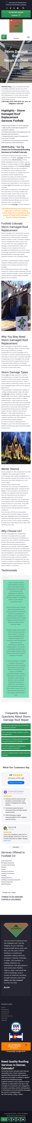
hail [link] (7, 375)
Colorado (16, 1071)
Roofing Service (6, 878)
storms (3, 491)
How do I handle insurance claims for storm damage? (15, 754)
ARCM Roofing (17, 160)
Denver (5, 474)
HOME (3, 71)
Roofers (3, 867)
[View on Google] (5, 828)
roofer (8, 960)
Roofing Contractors (8, 873)
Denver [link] (27, 164)
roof (12, 489)
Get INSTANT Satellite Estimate (16, 14)
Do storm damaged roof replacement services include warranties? (14, 747)
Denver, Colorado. (19, 958)
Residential (5, 1009)
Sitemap (4, 1020)
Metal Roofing (5, 884)
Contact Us (5, 1014)
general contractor (8, 1082)
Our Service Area (10, 983)
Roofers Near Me (7, 882)
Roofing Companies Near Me (10, 880)
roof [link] (9, 185)
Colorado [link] (20, 158)
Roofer (3, 869)
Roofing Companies (7, 863)
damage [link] (15, 204)
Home (3, 1007)
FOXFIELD (23, 71)
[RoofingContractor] (16, 1027)
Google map (7, 892)
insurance (11, 516)
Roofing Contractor (7, 871)
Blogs (14, 892)
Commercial (5, 1012)
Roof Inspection (6, 861)
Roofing (3, 875)
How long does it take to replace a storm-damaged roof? (15, 733)
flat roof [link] (6, 394)
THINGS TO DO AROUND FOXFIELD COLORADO (12, 898)
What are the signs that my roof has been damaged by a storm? (15, 726)
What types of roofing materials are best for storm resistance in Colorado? (15, 740)
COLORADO (12, 71)
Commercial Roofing (8, 865)
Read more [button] (7, 840)
